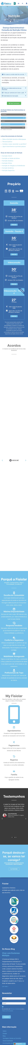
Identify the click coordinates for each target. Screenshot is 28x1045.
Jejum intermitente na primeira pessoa (14, 146)
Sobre (4, 1031)
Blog (4, 1036)
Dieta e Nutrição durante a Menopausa (14, 139)
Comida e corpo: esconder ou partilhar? (14, 144)
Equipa (5, 1033)
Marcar (14, 224)
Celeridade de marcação (10, 96)
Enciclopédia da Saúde (9, 1043)
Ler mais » (5, 986)
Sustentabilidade (8, 1040)
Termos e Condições (15, 1009)
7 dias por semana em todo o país (13, 92)
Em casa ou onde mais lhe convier (13, 74)
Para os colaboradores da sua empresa (11, 88)
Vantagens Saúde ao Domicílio (12, 1038)
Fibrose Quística (7, 141)
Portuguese (19, 1043)
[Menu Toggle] (18, 3)
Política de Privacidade (7, 1010)
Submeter (6, 1017)
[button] (14, 74)
